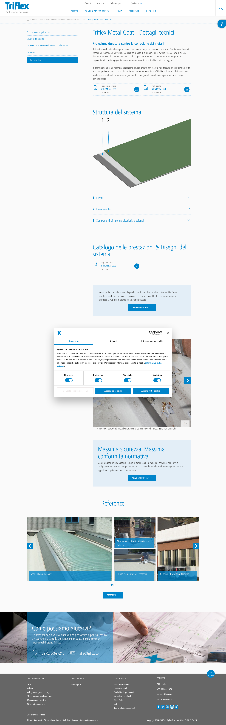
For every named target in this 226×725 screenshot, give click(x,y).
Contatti (87, 3)
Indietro (37, 60)
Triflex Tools (120, 678)
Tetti (41, 19)
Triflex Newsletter (164, 699)
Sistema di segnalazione (89, 720)
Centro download (141, 307)
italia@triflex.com (89, 653)
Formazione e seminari (122, 696)
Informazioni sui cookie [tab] (152, 341)
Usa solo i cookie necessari (75, 391)
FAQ (115, 704)
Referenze (134, 11)
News (29, 720)
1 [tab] (112, 585)
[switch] (98, 380)
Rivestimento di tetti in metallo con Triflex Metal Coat (65, 19)
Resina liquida (75, 684)
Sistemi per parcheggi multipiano (39, 696)
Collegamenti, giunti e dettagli (38, 692)
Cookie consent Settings (36, 714)
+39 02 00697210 (52, 653)
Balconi (30, 688)
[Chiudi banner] (168, 333)
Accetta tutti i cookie (150, 391)
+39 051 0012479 (164, 689)
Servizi (118, 11)
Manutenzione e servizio (36, 700)
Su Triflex (151, 11)
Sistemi (74, 11)
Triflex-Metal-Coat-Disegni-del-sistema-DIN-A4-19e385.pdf (136, 266)
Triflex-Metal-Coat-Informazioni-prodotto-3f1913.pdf (187, 89)
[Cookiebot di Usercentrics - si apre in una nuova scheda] (150, 333)
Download (101, 3)
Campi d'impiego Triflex (97, 11)
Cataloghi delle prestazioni (124, 692)
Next (187, 380)
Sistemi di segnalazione (36, 704)
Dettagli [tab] (113, 341)
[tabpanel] (113, 548)
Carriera (75, 720)
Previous (30, 546)
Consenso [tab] (73, 341)
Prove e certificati (141, 478)
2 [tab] (114, 585)
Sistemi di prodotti (35, 678)
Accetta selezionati (113, 391)
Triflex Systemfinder (121, 684)
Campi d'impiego (77, 678)
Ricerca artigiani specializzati (124, 708)
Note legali (38, 720)
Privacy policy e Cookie (52, 720)
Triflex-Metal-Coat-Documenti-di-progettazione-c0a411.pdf (136, 89)
